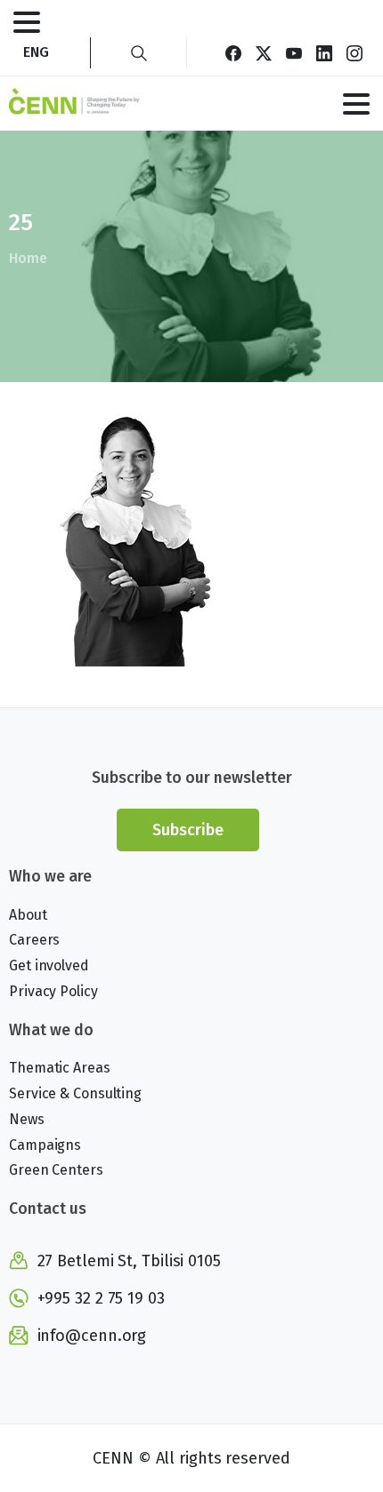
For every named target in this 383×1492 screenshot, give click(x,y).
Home (28, 258)
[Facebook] (233, 52)
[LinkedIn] (324, 52)
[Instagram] (354, 52)
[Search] (139, 52)
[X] (264, 52)
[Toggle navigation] (27, 22)
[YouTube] (294, 52)
